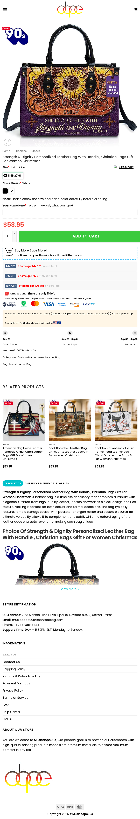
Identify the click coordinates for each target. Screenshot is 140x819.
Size (6, 167)
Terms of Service (15, 697)
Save (7, 28)
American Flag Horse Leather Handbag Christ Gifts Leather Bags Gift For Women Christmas (23, 453)
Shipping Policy (14, 669)
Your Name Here (14, 205)
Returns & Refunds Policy (21, 676)
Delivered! (131, 344)
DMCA (7, 719)
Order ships (70, 344)
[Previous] (2, 434)
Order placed (10, 344)
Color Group (12, 183)
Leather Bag (52, 357)
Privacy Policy (13, 690)
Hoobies (21, 151)
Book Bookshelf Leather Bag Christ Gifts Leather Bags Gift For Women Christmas (68, 451)
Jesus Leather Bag (20, 364)
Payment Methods (16, 683)
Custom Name (27, 357)
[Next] (137, 434)
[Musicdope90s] (70, 9)
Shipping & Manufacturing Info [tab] (47, 483)
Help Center (11, 712)
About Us (9, 655)
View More (68, 589)
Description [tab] (12, 483)
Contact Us (11, 662)
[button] (5, 9)
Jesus (36, 151)
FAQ (6, 705)
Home (6, 151)
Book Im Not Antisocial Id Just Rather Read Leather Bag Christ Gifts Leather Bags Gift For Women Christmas (115, 453)
